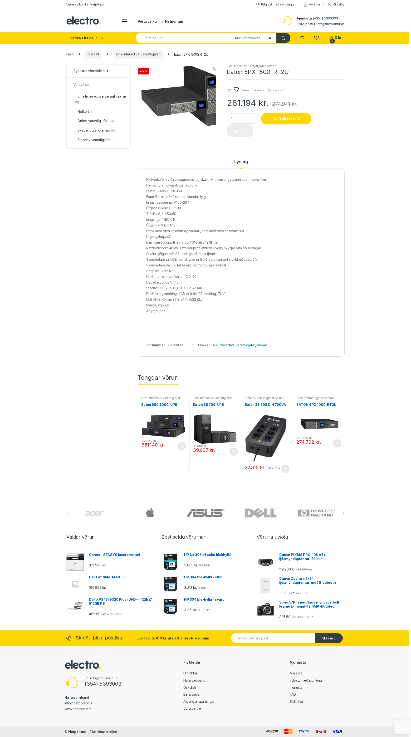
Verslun (314, 4)
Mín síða (339, 4)
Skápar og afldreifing (96, 130)
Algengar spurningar (199, 701)
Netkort (85, 111)
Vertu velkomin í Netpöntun (85, 4)
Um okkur (190, 673)
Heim (70, 54)
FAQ (293, 694)
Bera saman (192, 694)
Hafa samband (194, 680)
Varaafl (93, 54)
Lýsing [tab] (241, 162)
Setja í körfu (289, 118)
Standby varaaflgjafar (259, 398)
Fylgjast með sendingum (278, 4)
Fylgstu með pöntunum (307, 680)
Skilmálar (296, 701)
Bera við (278, 90)
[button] (214, 69)
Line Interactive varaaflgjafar (138, 54)
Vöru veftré (192, 708)
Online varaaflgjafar (309, 398)
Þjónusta (296, 687)
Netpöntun (77, 732)
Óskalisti (189, 687)
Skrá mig (329, 638)
